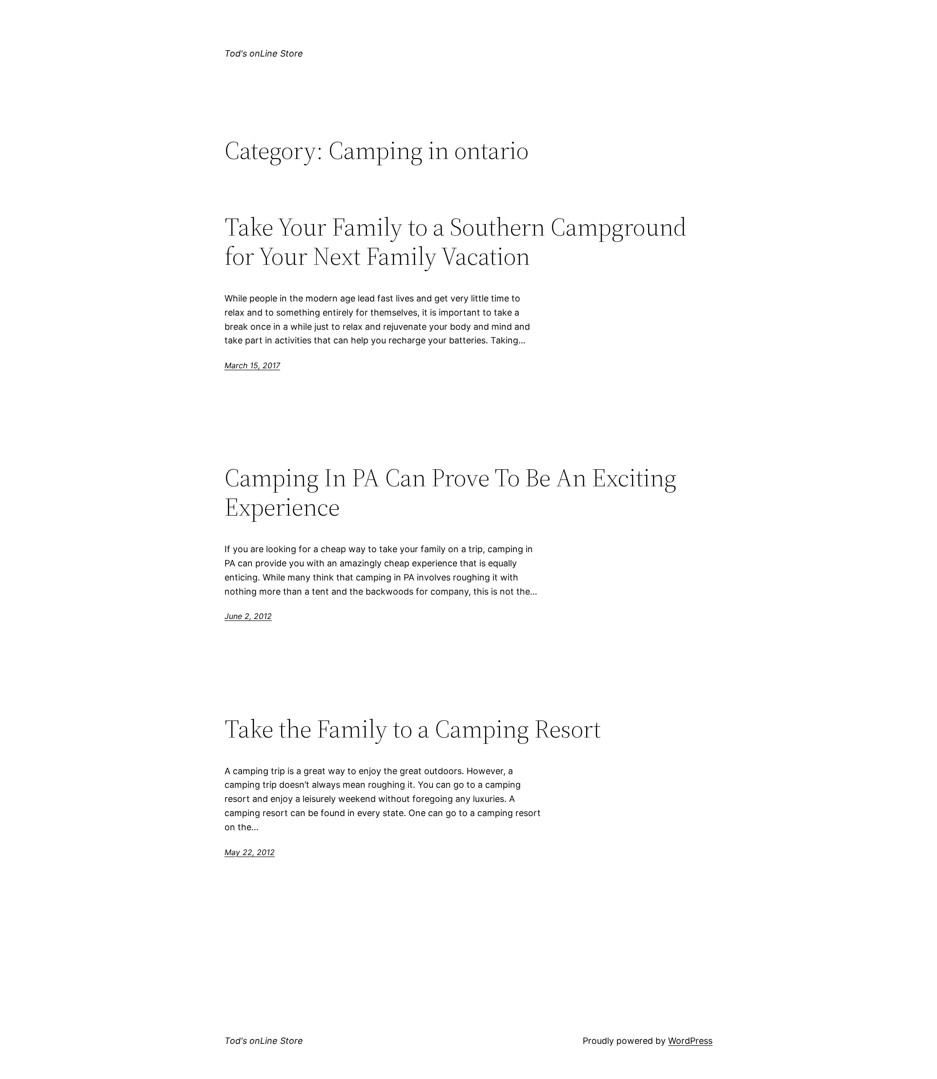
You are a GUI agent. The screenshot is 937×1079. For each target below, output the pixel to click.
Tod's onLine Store (263, 53)
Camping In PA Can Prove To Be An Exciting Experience (450, 492)
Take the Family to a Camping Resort (412, 728)
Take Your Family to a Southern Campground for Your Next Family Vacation (455, 241)
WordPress (690, 1041)
